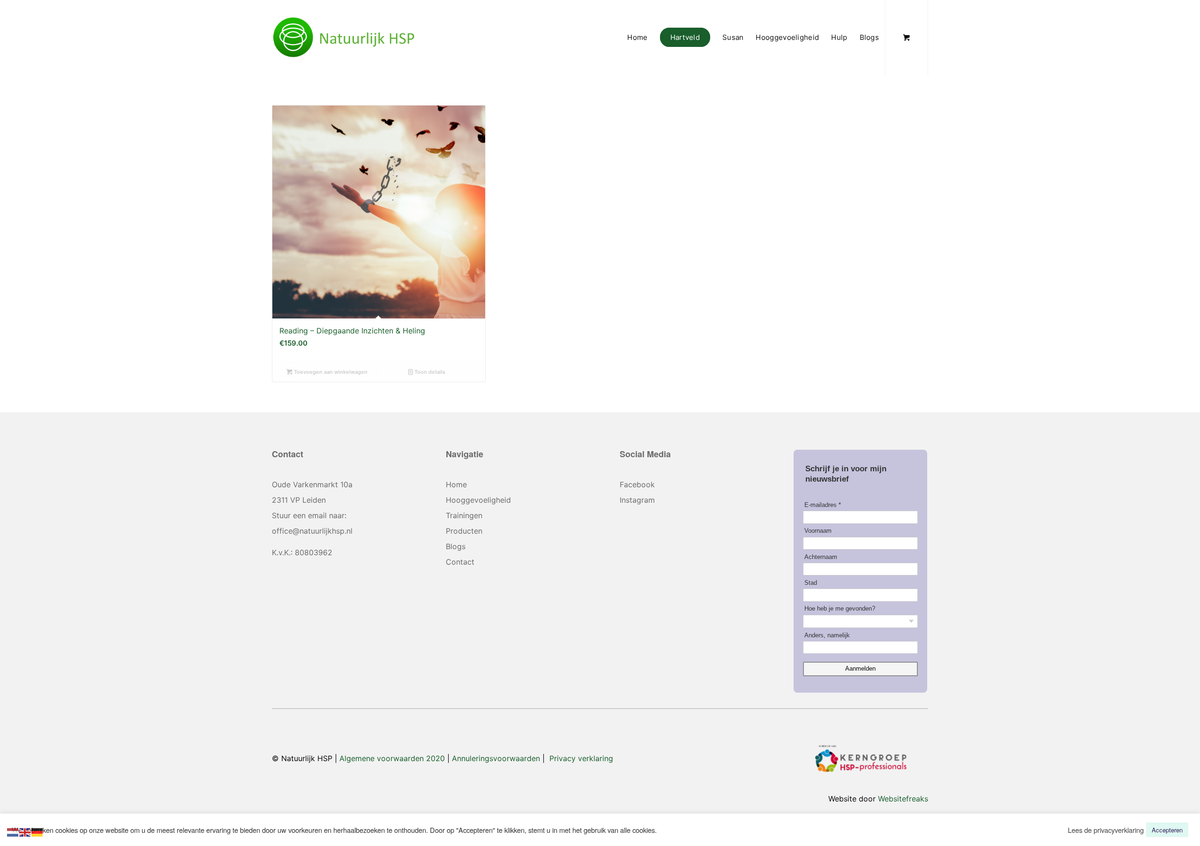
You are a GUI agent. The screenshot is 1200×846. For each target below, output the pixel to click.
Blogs (455, 546)
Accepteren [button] (1167, 829)
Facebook (637, 484)
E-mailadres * (822, 504)
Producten (464, 531)
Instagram (637, 500)
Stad (810, 582)
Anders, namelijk (827, 635)
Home (456, 484)
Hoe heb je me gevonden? (839, 608)
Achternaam (820, 556)
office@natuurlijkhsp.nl (312, 531)
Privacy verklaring (581, 758)
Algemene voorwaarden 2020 (392, 758)
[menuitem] (637, 37)
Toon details (429, 372)
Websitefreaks (903, 798)
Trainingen (464, 515)
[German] (37, 831)
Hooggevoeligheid (478, 500)
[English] (25, 831)
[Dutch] (13, 831)
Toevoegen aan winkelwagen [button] (330, 372)
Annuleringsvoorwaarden (496, 758)
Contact (460, 562)
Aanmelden (860, 668)
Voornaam (818, 530)
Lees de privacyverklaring (1106, 830)
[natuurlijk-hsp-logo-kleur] (344, 37)
